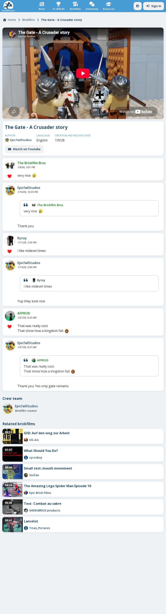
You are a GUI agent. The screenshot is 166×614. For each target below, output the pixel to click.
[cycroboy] (26, 458)
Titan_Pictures (39, 528)
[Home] (8, 6)
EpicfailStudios (21, 140)
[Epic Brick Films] (26, 493)
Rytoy (22, 238)
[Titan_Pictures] (26, 528)
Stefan (34, 475)
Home (12, 20)
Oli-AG (34, 440)
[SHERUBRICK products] (26, 510)
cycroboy (35, 457)
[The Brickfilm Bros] (10, 165)
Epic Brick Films (40, 493)
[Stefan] (26, 475)
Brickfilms (28, 20)
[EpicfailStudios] (7, 140)
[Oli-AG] (26, 440)
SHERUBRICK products (44, 510)
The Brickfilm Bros (31, 163)
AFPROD (23, 313)
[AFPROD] (10, 316)
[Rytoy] (10, 241)
